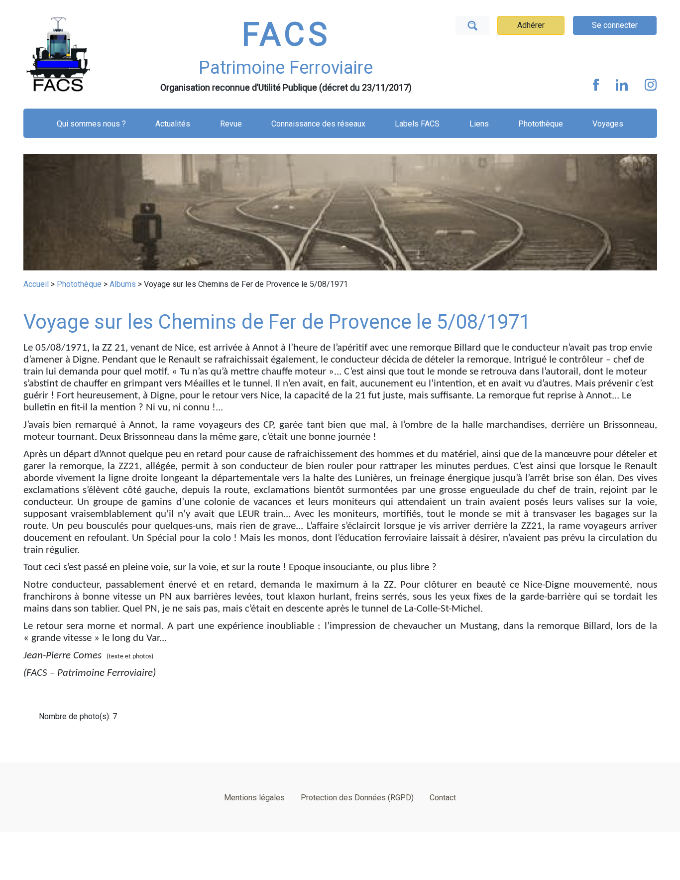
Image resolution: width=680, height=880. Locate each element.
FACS (286, 34)
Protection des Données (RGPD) (357, 797)
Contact (443, 797)
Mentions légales (254, 797)
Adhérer (531, 25)
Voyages (607, 123)
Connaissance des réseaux (318, 123)
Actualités (172, 123)
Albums (123, 284)
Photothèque (540, 123)
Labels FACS (417, 123)
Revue (231, 123)
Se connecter (615, 25)
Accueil (36, 284)
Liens (479, 123)
